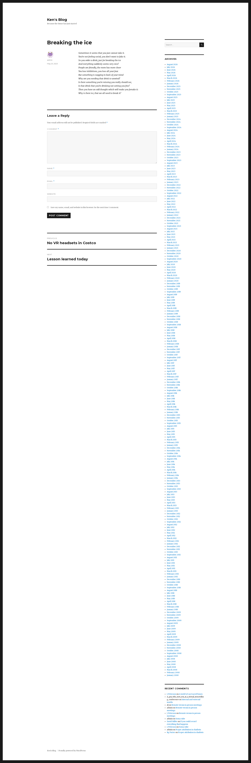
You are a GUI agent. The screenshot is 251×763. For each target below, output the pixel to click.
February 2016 (173, 409)
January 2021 (172, 248)
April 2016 (171, 404)
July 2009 (171, 626)
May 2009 (171, 631)
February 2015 (173, 442)
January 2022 (172, 215)
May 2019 (171, 303)
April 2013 (171, 503)
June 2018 (171, 333)
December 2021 (173, 218)
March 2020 (172, 275)
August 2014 (172, 459)
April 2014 (171, 470)
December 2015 (173, 415)
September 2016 (174, 390)
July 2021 (171, 231)
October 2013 (172, 486)
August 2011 (172, 557)
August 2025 (172, 97)
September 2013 (174, 489)
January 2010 (172, 609)
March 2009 (172, 637)
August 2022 (172, 196)
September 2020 (174, 259)
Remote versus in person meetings (187, 705)
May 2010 (171, 598)
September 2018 (174, 325)
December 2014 (173, 448)
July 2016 (170, 396)
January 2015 (172, 445)
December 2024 (174, 119)
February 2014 (173, 475)
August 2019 (172, 294)
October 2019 (172, 289)
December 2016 (173, 382)
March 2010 (172, 604)
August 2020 (172, 262)
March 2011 (171, 571)
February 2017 (173, 377)
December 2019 (173, 284)
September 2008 (174, 653)
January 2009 (172, 642)
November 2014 (173, 451)
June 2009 (171, 629)
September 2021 (174, 226)
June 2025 (171, 103)
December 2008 (174, 645)
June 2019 (171, 300)
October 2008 (172, 651)
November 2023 (173, 155)
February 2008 (173, 672)
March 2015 (171, 440)
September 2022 (174, 193)
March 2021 (172, 242)
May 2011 (171, 566)
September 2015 (174, 423)
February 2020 (173, 278)
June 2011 (171, 563)
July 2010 (170, 593)
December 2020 (174, 251)
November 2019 (173, 286)
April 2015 (171, 437)
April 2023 (171, 174)
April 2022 (171, 207)
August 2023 (172, 163)
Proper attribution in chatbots (188, 730)
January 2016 (172, 412)
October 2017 (172, 355)
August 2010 (172, 590)
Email (51, 181)
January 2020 (172, 281)
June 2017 (171, 366)
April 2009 (171, 634)
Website (51, 194)
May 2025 (171, 105)
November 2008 (174, 648)
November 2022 (173, 188)
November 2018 (173, 319)
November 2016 (173, 385)
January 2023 (172, 182)
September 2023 (174, 160)
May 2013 (171, 500)
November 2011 (173, 549)
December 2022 (174, 185)
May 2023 (171, 171)
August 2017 (172, 360)
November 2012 (173, 516)
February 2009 (173, 640)
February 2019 (173, 311)
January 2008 (172, 675)
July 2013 (170, 494)
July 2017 (170, 363)
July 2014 (170, 462)
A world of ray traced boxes (190, 694)
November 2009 (174, 615)
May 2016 (171, 401)
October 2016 (172, 388)
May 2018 (171, 336)
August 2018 (172, 327)
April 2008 (171, 667)
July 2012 (170, 527)
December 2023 (174, 152)
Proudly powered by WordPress (72, 751)
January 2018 (172, 347)
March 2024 (172, 144)
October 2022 (172, 190)
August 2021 (172, 229)
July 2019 (170, 297)
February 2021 (173, 245)
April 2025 (171, 108)
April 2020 (171, 273)
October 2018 (172, 322)
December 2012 (173, 514)
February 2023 (173, 179)
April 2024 (171, 141)
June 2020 (171, 267)
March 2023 (172, 177)
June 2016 (171, 399)
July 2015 (170, 429)
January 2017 (172, 379)
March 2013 (172, 505)
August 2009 (172, 623)
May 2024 (171, 138)
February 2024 (173, 147)
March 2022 (172, 210)
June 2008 (171, 661)
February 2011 (173, 574)
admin (49, 60)
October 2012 (172, 519)
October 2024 (172, 125)
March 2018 (172, 341)
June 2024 (171, 136)
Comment (53, 129)
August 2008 (172, 656)
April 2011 (171, 568)
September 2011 (174, 555)
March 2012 (172, 538)
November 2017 (173, 352)
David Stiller (172, 721)
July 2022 (171, 199)
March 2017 (171, 374)
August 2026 (172, 64)
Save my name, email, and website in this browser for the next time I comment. (85, 207)
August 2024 (172, 130)
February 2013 (173, 508)
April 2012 (171, 535)
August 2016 (172, 393)
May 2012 (171, 533)
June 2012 (171, 530)
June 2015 (171, 431)
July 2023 (171, 166)
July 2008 (171, 659)
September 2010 (174, 588)
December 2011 (173, 546)
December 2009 (174, 612)
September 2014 (174, 456)
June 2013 (171, 497)
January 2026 (172, 84)
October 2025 (172, 92)
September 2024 (174, 127)
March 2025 (172, 111)
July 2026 (171, 67)
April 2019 (171, 305)
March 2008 (172, 670)
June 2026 (171, 70)
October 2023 (172, 158)
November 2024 (174, 122)
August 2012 (172, 525)
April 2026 (171, 75)
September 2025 (174, 95)
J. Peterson (171, 694)
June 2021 (171, 234)
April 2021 (171, 240)
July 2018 (170, 330)
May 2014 (171, 467)
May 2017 (171, 368)
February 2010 (173, 607)
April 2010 (171, 601)
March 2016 (171, 407)
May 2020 (171, 270)
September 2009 (174, 620)
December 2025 (173, 86)
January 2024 (172, 149)
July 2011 (170, 560)
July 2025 (171, 100)
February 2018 (173, 344)
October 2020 (172, 256)
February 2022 (173, 212)
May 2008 (171, 664)
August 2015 (172, 426)
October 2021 (172, 223)
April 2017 (171, 371)
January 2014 (172, 478)
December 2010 (173, 579)
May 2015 (171, 434)
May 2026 (171, 73)
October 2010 (172, 585)
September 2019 (174, 292)
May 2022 (171, 204)
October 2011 (172, 552)
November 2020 (174, 253)
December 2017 (173, 349)
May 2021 (171, 237)
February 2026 (173, 81)
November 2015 (173, 418)
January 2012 (172, 544)
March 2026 (172, 78)
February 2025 (173, 114)
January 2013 (172, 511)
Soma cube (180, 719)
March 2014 (172, 472)
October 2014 (172, 453)
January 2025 (172, 116)
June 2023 (171, 168)
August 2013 (172, 492)
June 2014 (171, 464)
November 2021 (173, 221)
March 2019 (171, 308)
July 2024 (171, 133)
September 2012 (174, 522)
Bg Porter (171, 732)
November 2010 (173, 582)
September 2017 (174, 357)
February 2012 (173, 541)
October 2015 (172, 420)
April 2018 (171, 338)
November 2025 (173, 89)
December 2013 (173, 481)
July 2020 (171, 264)
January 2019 (172, 314)
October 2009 (172, 618)
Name (50, 168)
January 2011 (172, 577)
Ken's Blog (57, 19)
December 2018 (173, 316)
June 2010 (171, 596)
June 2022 (171, 201)
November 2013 (173, 483)
